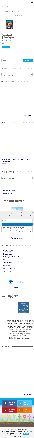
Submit (17, 224)
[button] (16, 213)
